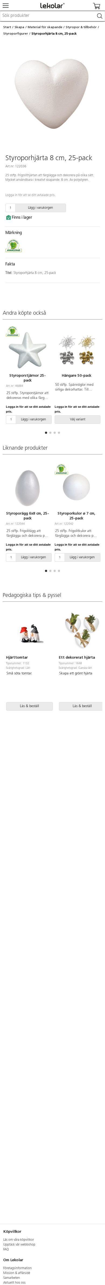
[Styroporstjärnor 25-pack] (27, 350)
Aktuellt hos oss (14, 1282)
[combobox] (52, 16)
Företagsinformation (17, 1268)
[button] (46, 433)
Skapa (19, 27)
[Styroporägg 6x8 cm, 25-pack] (27, 488)
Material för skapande (45, 27)
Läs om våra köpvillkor (18, 1240)
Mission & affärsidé (16, 1273)
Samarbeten (11, 1278)
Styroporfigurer (15, 33)
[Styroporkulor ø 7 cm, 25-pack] (76, 488)
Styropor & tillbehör (81, 27)
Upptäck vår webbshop (19, 1244)
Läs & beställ (29, 706)
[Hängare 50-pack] (76, 350)
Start (7, 27)
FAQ (6, 1249)
